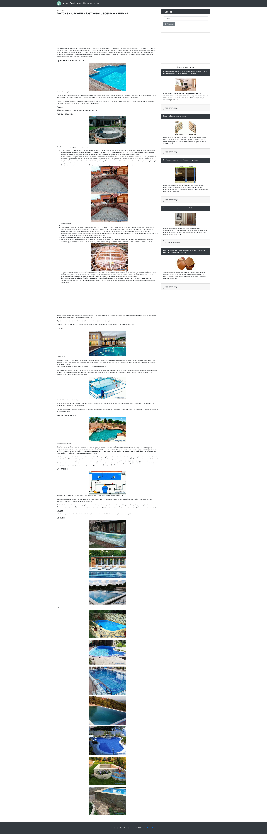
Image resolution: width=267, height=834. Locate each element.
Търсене (170, 24)
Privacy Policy (151, 828)
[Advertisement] (107, 32)
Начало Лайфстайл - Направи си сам (80, 3)
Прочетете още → (172, 108)
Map (144, 828)
